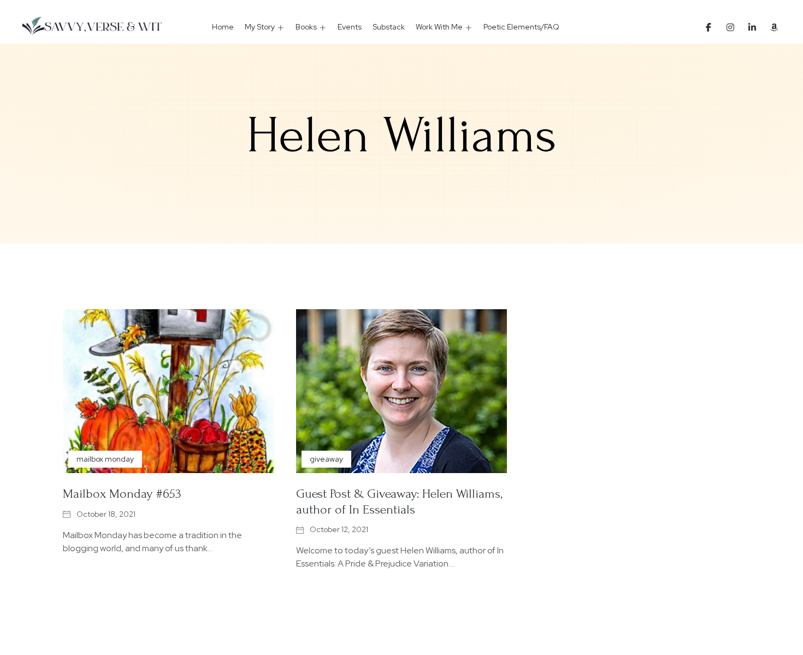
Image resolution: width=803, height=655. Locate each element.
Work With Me (439, 27)
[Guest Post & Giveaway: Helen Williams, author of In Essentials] (401, 391)
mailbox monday (105, 459)
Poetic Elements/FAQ (521, 27)
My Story (260, 27)
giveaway (326, 459)
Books (306, 27)
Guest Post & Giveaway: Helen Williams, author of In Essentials (399, 501)
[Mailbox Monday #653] (168, 391)
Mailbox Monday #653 (122, 493)
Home (223, 27)
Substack (389, 27)
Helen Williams (401, 135)
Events (350, 27)
